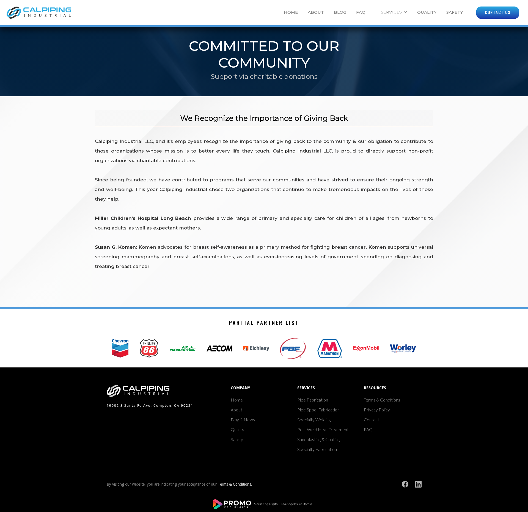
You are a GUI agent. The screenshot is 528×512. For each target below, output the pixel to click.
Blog (340, 12)
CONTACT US (498, 12)
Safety (454, 12)
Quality (426, 12)
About (316, 12)
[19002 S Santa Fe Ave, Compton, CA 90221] (154, 391)
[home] (39, 12)
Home (291, 12)
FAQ (360, 12)
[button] (392, 12)
